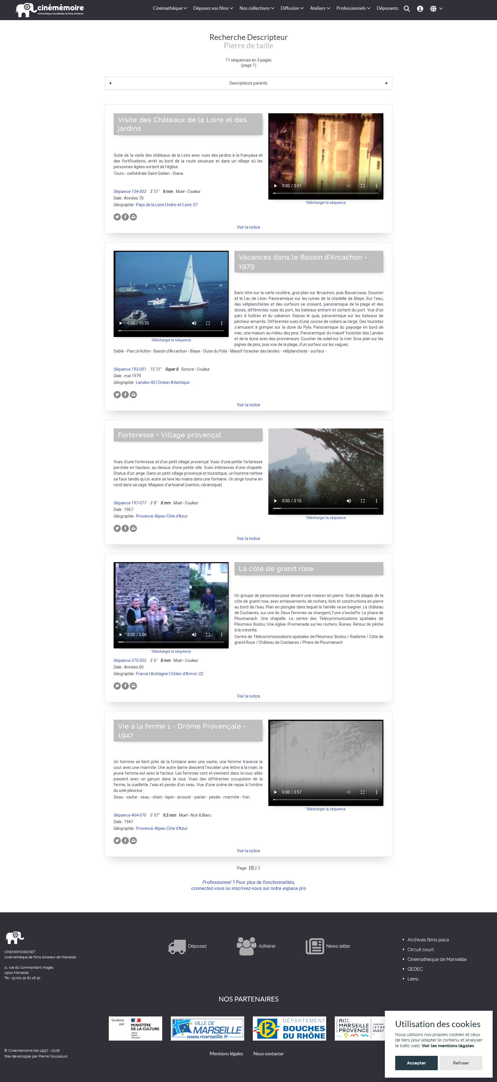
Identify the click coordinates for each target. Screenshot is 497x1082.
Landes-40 (145, 382)
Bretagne (159, 673)
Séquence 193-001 (130, 369)
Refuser (461, 1063)
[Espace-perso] (421, 8)
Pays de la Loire (150, 204)
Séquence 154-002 (130, 191)
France (142, 673)
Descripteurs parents (248, 83)
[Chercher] (408, 8)
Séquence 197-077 (130, 503)
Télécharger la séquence (326, 202)
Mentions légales (226, 1053)
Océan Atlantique (174, 382)
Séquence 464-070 (130, 815)
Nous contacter (268, 1053)
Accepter (416, 1063)
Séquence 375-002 (130, 660)
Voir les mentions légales (448, 1045)
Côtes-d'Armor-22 (187, 673)
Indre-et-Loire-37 (182, 204)
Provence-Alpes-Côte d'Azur (162, 516)
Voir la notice (248, 227)
